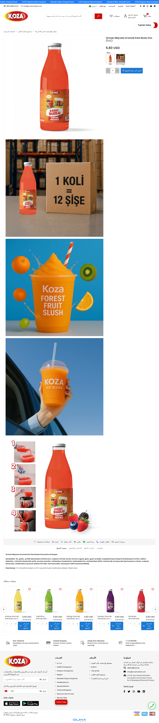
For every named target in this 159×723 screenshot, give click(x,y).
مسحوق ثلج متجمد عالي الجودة (101, 663)
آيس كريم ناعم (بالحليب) (99, 678)
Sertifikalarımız (63, 682)
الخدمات (58, 657)
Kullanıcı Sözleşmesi (65, 671)
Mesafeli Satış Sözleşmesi (67, 678)
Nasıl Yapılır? (131, 6)
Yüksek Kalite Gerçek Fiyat (62, 1)
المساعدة (112, 6)
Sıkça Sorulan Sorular (65, 694)
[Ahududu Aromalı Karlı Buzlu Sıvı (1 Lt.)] (141, 601)
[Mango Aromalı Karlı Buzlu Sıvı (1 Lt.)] (79, 601)
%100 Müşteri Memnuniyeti (34, 1)
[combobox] (6, 691)
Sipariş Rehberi (63, 686)
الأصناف (92, 657)
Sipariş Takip (62, 697)
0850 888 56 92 (133, 668)
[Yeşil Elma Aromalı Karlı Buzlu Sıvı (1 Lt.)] (48, 601)
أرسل (44, 679)
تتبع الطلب (102, 6)
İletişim (59, 674)
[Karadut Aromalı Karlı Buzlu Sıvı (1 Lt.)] (110, 601)
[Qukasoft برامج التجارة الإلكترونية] (79, 720)
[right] (155, 609)
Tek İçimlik (95, 671)
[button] (147, 16)
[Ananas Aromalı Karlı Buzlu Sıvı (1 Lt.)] (18, 601)
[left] (3, 609)
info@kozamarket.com (136, 672)
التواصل (120, 6)
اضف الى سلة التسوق (133, 70)
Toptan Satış (144, 25)
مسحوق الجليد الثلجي (98, 674)
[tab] (61, 548)
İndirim (94, 667)
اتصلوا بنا (127, 657)
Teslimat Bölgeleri (64, 690)
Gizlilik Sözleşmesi (64, 667)
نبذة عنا (59, 663)
